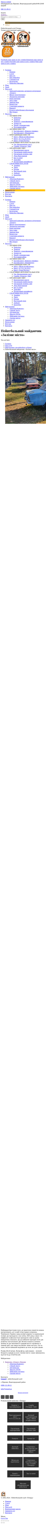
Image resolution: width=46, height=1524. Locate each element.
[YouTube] (11, 1397)
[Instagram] (7, 1397)
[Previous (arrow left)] (2, 1522)
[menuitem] (8, 70)
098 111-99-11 (6, 9)
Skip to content (6, 2)
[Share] (4, 1520)
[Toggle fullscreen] (6, 1520)
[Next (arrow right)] (4, 1522)
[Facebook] (3, 1397)
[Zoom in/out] (8, 1520)
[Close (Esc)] (2, 1520)
